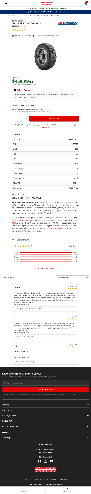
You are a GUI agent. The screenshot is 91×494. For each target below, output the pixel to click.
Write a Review (47, 268)
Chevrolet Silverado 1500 (27, 220)
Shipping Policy (51, 479)
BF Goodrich (22, 16)
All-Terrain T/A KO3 (36, 16)
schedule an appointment (55, 228)
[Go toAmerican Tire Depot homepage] (46, 3)
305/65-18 (72, 210)
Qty (19, 116)
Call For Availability (25, 90)
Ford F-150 (68, 217)
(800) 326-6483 (45, 452)
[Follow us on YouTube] (51, 461)
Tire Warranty (62, 479)
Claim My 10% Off (44, 389)
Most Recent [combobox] (62, 277)
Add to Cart (54, 118)
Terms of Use (39, 479)
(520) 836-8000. (30, 97)
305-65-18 (49, 16)
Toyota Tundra (53, 220)
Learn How (45, 127)
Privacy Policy (65, 394)
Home (7, 16)
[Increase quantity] (26, 118)
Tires (14, 16)
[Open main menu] (6, 3)
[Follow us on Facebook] (39, 461)
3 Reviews (27, 30)
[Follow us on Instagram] (45, 461)
